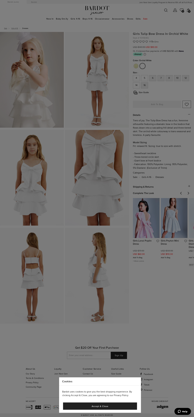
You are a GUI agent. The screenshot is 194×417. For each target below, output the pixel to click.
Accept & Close (100, 406)
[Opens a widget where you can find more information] (182, 411)
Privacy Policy (121, 395)
